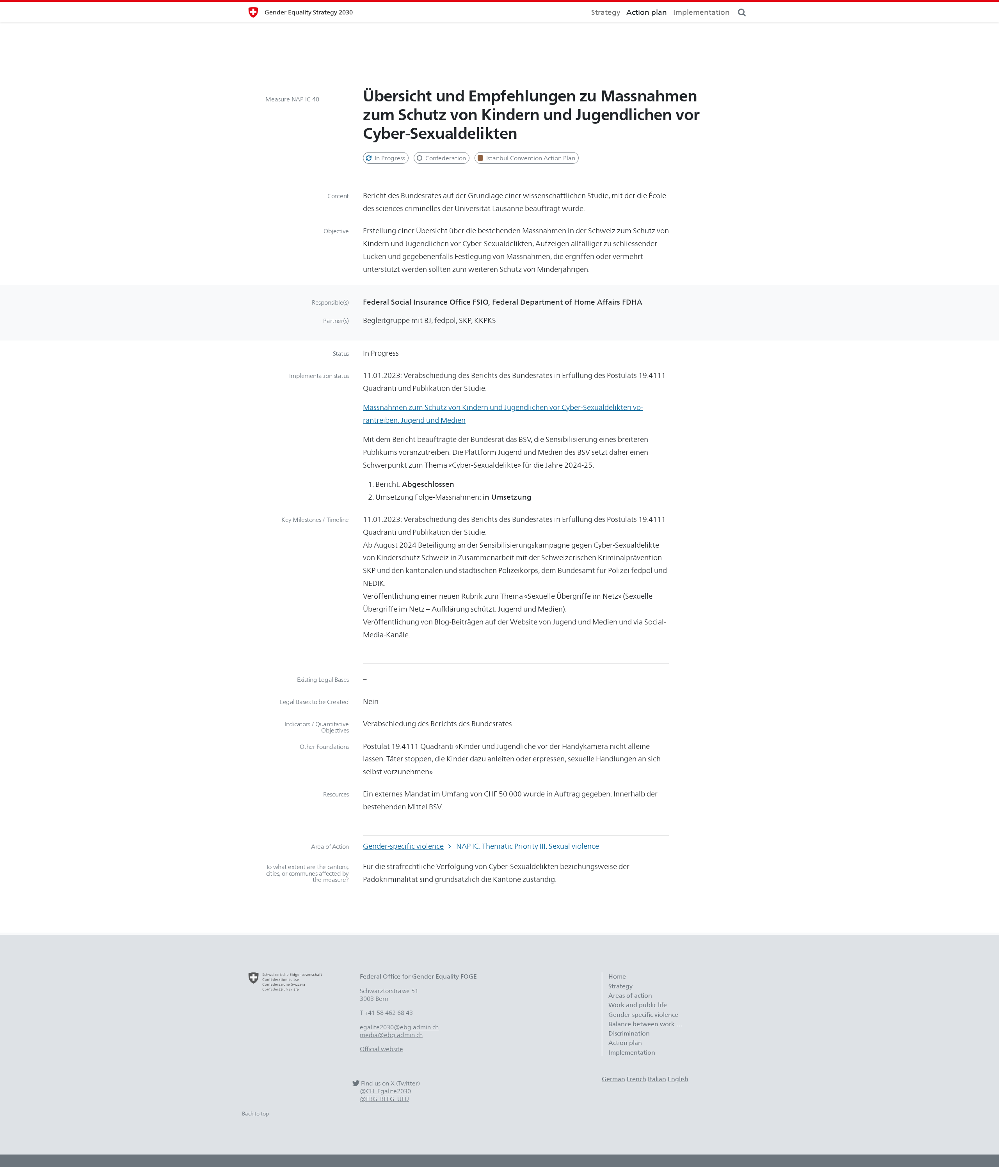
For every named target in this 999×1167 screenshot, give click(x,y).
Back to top (255, 1113)
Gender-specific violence (403, 846)
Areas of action (631, 995)
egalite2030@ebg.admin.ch (399, 1027)
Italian (657, 1079)
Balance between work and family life (649, 1024)
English (678, 1079)
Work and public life (637, 1005)
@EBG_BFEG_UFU (384, 1099)
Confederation (445, 158)
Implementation (701, 12)
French (636, 1079)
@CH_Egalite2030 (385, 1091)
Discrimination (629, 1033)
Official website (381, 1049)
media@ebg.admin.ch (391, 1035)
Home (617, 976)
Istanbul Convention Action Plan (530, 158)
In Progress (389, 158)
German (613, 1079)
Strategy (605, 12)
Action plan (646, 12)
